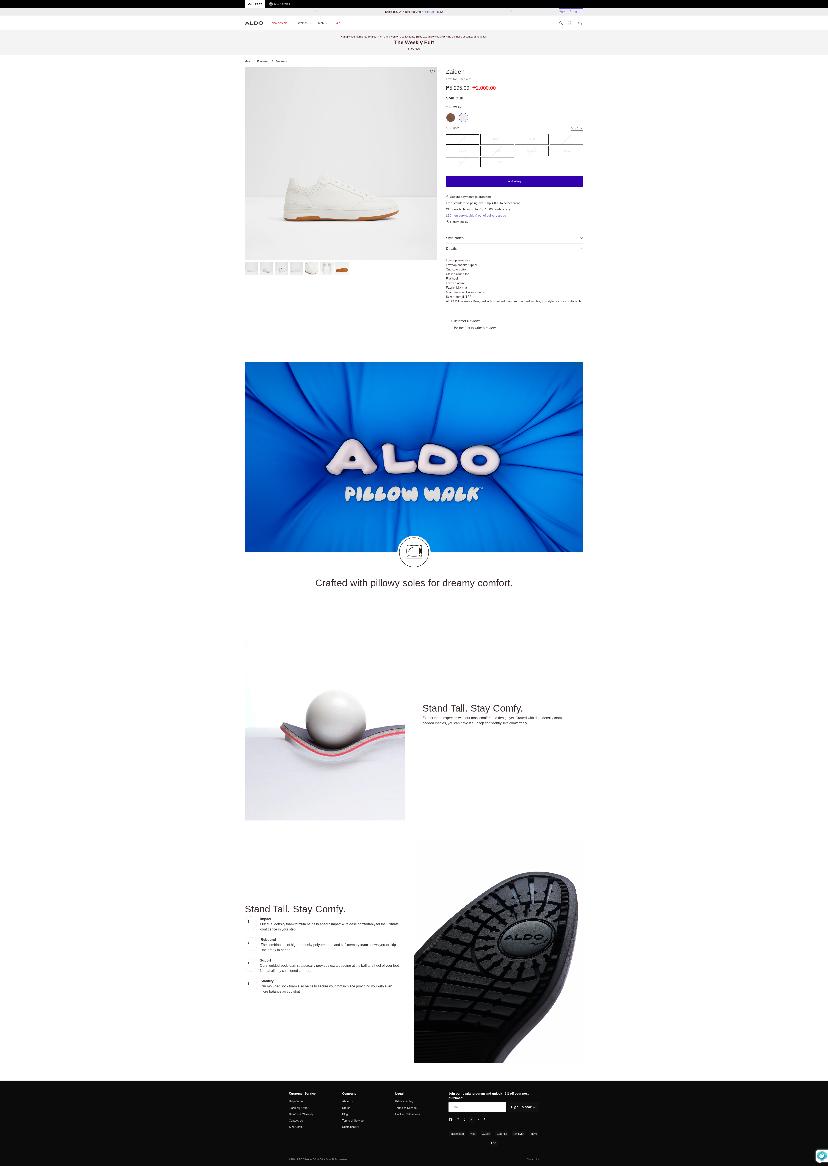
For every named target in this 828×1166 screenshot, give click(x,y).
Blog (345, 1114)
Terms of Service (353, 1120)
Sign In (563, 11)
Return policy (459, 221)
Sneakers (281, 61)
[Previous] (316, 11)
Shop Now (414, 48)
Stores (346, 1108)
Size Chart (295, 1127)
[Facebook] (450, 1119)
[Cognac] (450, 117)
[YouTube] (478, 1119)
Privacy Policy (404, 1101)
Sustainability (350, 1127)
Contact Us (296, 1120)
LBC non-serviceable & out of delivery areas (476, 215)
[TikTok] (464, 1119)
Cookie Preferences (407, 1114)
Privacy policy (533, 1159)
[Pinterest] (485, 1119)
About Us (348, 1101)
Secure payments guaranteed (470, 196)
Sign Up (577, 11)
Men (247, 61)
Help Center (296, 1101)
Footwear (262, 61)
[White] (463, 117)
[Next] (512, 11)
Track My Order (298, 1108)
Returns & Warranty (301, 1114)
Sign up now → (523, 1106)
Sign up (429, 11)
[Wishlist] (570, 23)
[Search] (561, 23)
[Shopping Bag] (580, 23)
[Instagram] (457, 1119)
